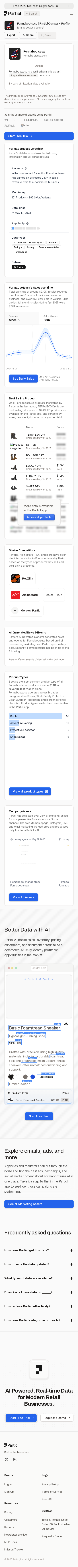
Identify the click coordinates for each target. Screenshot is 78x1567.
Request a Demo (55, 1418)
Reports (9, 1527)
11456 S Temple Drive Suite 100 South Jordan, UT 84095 (56, 1524)
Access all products (39, 517)
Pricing (8, 1512)
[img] (39, 347)
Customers (10, 1519)
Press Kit (47, 1499)
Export (11, 35)
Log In (8, 1484)
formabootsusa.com (29, 27)
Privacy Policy (50, 1484)
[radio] (11, 1076)
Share (30, 35)
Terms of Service (52, 1491)
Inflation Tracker (14, 1549)
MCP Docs (10, 1542)
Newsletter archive (15, 1534)
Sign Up (9, 1491)
